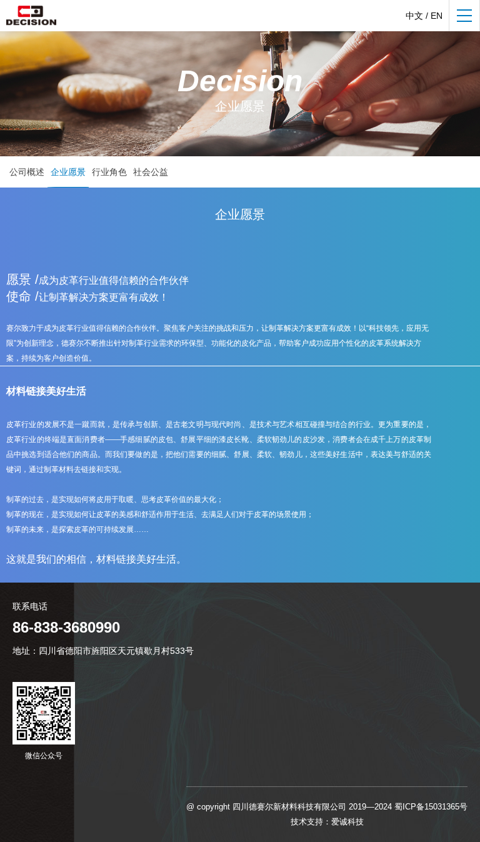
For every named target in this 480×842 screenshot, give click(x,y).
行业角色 (109, 172)
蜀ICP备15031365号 (431, 806)
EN (436, 16)
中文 (414, 16)
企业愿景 (68, 172)
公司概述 (26, 172)
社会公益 (150, 172)
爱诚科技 (347, 821)
